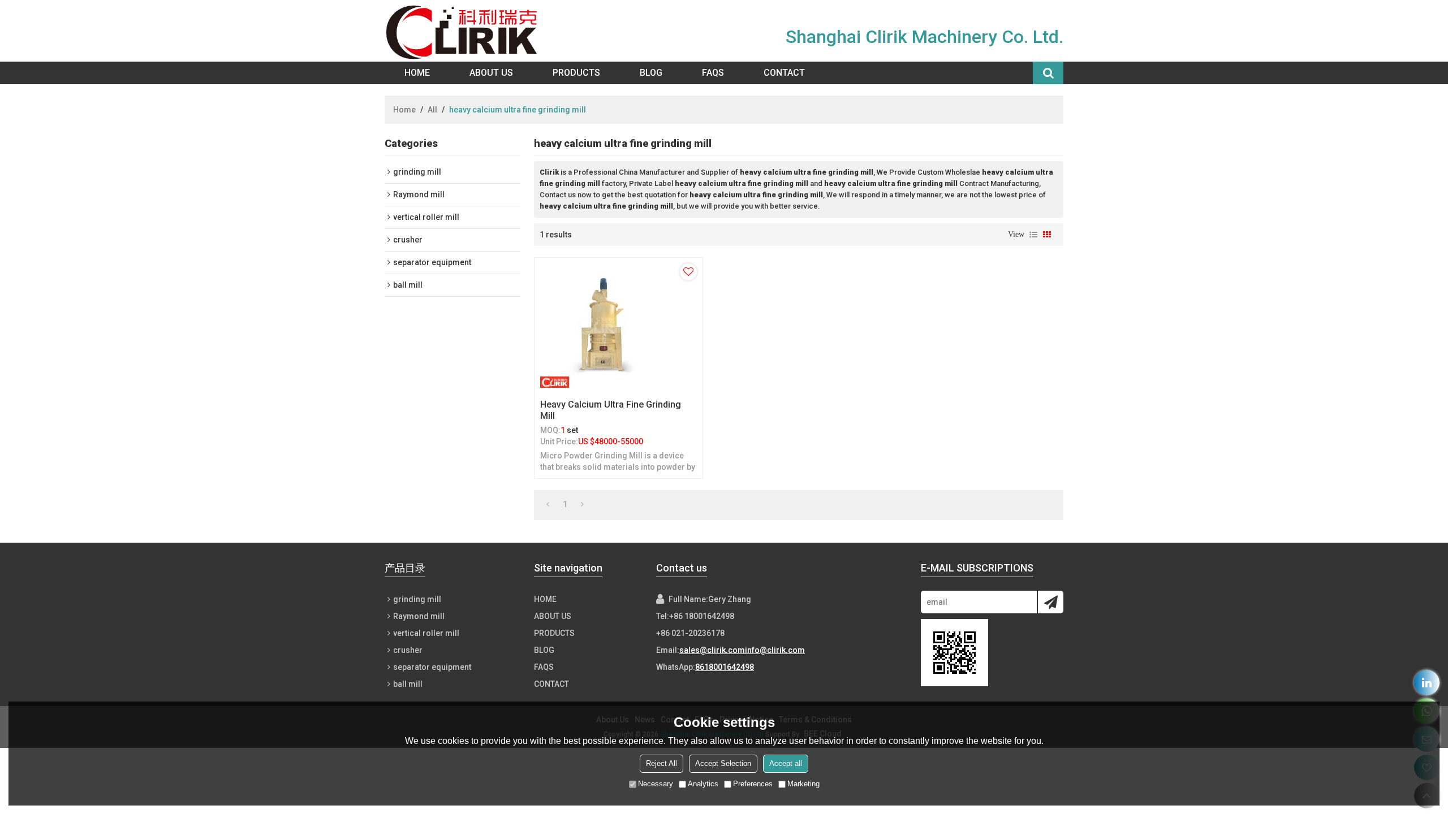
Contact (784, 72)
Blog (651, 72)
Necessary (655, 784)
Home (417, 72)
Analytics (703, 784)
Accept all (785, 763)
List (1033, 234)
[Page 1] (548, 504)
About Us (491, 72)
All (432, 109)
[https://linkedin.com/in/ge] (1427, 682)
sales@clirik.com (712, 650)
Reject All (661, 763)
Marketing (803, 784)
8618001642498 (724, 667)
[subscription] (1050, 602)
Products (576, 72)
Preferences (753, 784)
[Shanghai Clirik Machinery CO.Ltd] (464, 31)
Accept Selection (723, 763)
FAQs (713, 72)
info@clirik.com (775, 650)
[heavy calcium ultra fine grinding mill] (618, 325)
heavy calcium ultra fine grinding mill (610, 410)
